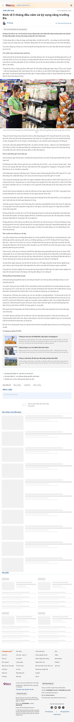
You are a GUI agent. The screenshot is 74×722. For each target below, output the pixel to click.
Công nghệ (19, 662)
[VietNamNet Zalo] (63, 708)
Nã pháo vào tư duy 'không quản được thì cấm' (20, 379)
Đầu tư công (37, 385)
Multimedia (58, 658)
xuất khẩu (27, 385)
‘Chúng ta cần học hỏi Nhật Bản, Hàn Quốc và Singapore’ (38, 336)
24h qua (57, 666)
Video (56, 655)
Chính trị (4, 655)
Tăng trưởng (17, 385)
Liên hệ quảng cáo (47, 683)
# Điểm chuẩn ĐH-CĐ (23, 5)
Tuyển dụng (56, 714)
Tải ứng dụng (49, 711)
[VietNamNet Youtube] (55, 708)
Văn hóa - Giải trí (21, 655)
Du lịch (18, 669)
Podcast (57, 662)
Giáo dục (4, 673)
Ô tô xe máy (19, 666)
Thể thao (4, 669)
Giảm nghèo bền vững (42, 658)
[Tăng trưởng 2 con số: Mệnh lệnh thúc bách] (11, 350)
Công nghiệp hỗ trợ (41, 655)
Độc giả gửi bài (64, 711)
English (37, 673)
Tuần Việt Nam (8, 10)
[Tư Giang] (4, 23)
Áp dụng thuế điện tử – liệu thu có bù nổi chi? (19, 373)
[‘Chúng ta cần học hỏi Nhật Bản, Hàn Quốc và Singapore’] (11, 340)
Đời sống (19, 651)
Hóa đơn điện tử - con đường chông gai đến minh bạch (22, 376)
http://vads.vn (50, 695)
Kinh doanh (5, 662)
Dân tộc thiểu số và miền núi (44, 666)
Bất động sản (20, 673)
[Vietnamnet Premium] (7, 652)
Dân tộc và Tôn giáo (8, 666)
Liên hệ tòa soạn (21, 693)
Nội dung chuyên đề (41, 669)
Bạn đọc (18, 676)
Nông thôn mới (40, 662)
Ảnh (56, 651)
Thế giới (4, 676)
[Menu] (3, 5)
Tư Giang (10, 23)
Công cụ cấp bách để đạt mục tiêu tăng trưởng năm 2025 (38, 358)
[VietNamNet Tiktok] (59, 708)
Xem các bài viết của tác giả (64, 23)
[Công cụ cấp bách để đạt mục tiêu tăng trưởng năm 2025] (11, 361)
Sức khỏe (19, 658)
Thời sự (4, 658)
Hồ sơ (37, 676)
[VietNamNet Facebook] (52, 708)
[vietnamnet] (9, 6)
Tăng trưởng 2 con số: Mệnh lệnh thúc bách (34, 347)
